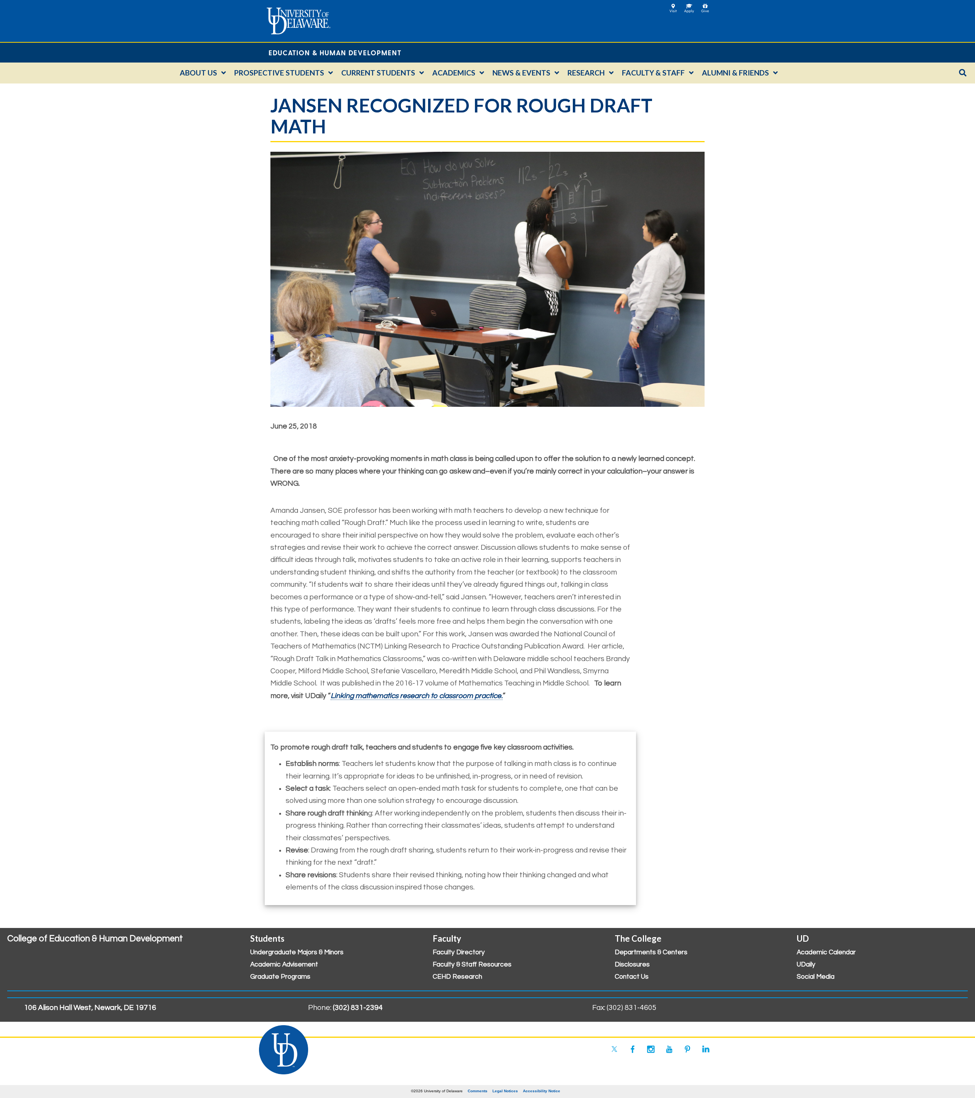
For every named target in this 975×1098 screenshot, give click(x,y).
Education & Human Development (335, 52)
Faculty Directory (459, 952)
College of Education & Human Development (95, 938)
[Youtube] (669, 1049)
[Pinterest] (687, 1049)
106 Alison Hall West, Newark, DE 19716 (90, 1007)
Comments (478, 1091)
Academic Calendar (826, 952)
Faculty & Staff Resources (472, 964)
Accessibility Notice (541, 1091)
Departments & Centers (651, 952)
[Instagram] (651, 1049)
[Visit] (673, 6)
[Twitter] (614, 1049)
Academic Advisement (284, 964)
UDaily (806, 964)
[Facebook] (632, 1049)
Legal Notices (505, 1091)
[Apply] (689, 6)
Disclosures (632, 964)
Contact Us (632, 976)
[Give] (705, 6)
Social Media (815, 976)
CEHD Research (457, 976)
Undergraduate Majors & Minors (297, 952)
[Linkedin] (705, 1049)
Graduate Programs (280, 976)
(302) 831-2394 (358, 1007)
